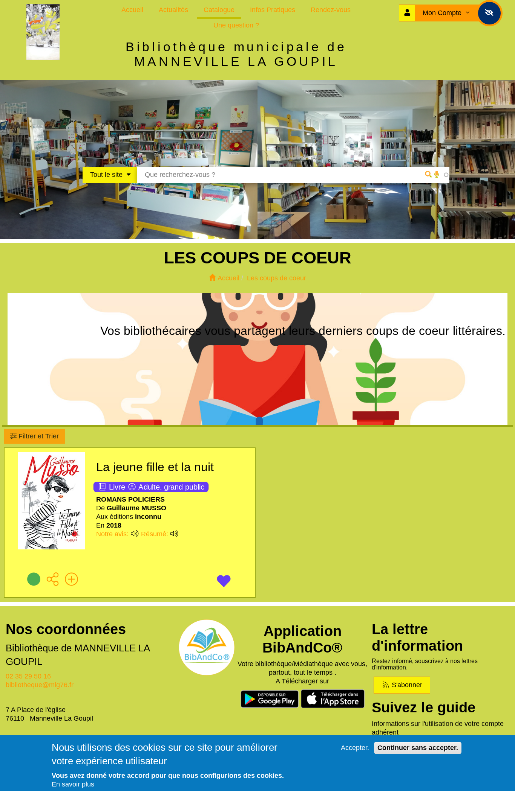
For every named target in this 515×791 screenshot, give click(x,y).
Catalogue (219, 10)
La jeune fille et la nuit (155, 467)
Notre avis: (113, 534)
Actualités (173, 10)
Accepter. (355, 747)
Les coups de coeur (276, 278)
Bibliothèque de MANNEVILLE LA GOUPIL (78, 654)
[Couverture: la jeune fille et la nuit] (51, 502)
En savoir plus (73, 784)
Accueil (132, 10)
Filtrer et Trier (38, 436)
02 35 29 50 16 (28, 676)
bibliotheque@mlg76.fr (40, 685)
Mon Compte (443, 13)
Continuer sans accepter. (417, 747)
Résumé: (155, 534)
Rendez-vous (331, 10)
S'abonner (406, 685)
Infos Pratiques (272, 10)
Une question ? (236, 25)
